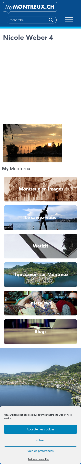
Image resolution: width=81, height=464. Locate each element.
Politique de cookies (38, 459)
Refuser (41, 440)
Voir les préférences (40, 451)
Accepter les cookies (40, 429)
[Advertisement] (40, 83)
